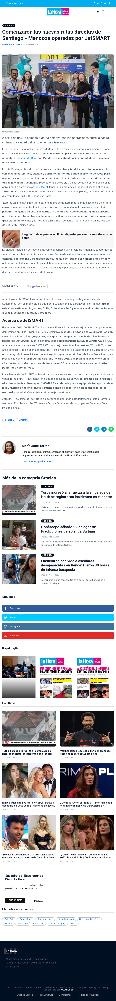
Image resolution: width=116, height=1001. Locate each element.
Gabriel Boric (26, 919)
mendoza (9, 420)
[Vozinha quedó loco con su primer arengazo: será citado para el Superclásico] (87, 729)
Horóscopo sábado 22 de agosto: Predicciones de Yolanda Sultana (68, 529)
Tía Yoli (8, 923)
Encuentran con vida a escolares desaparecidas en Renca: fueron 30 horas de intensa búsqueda (75, 565)
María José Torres (12, 44)
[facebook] (94, 3)
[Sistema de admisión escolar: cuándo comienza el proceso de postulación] (18, 677)
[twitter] (98, 3)
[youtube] (105, 3)
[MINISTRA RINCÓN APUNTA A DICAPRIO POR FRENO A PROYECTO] (56, 677)
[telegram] (109, 3)
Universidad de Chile (89, 919)
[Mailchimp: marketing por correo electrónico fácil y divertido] (38, 903)
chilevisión (23, 923)
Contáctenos (65, 994)
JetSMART (42, 187)
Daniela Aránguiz (57, 923)
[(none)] (9, 447)
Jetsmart (23, 420)
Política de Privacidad (89, 994)
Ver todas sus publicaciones (37, 461)
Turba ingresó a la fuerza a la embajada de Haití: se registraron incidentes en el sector (76, 494)
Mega (73, 923)
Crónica (48, 478)
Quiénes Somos (25, 994)
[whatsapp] (111, 429)
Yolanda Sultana (66, 919)
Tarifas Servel (46, 994)
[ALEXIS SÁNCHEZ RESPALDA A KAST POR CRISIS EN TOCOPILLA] (93, 677)
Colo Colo (9, 919)
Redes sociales (45, 919)
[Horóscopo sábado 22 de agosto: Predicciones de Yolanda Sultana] (19, 535)
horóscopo (38, 923)
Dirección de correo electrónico (21, 888)
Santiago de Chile (26, 158)
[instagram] (101, 3)
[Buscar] (103, 12)
